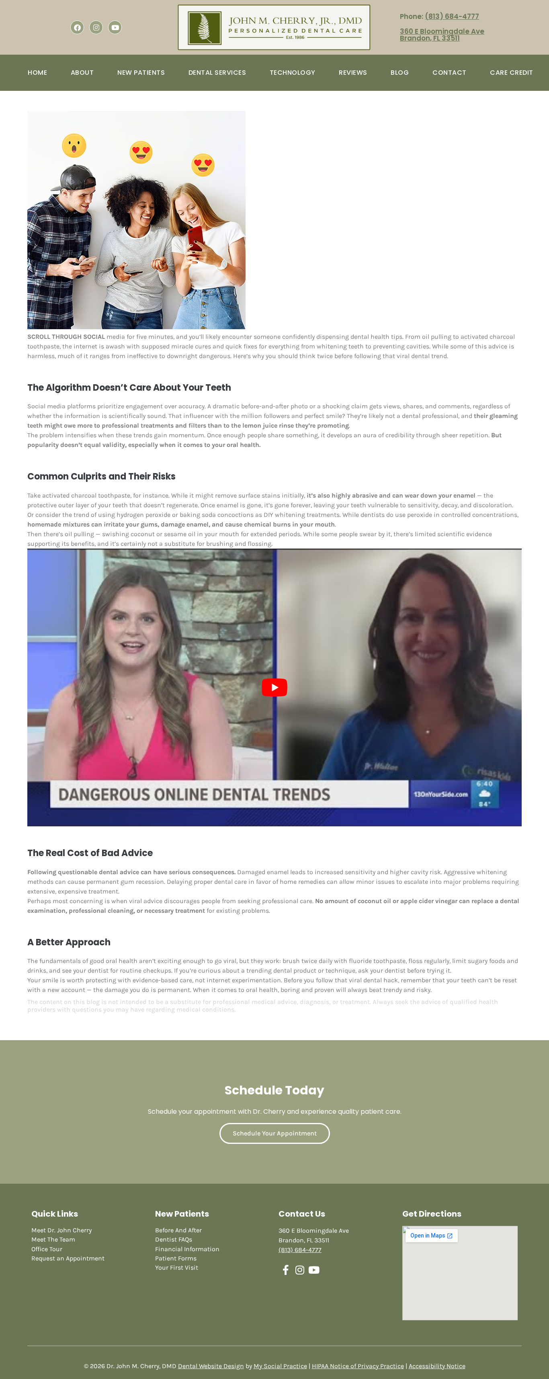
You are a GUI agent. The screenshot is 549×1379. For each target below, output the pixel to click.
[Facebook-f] (286, 1270)
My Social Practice (280, 1366)
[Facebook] (77, 27)
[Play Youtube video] (274, 688)
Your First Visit (176, 1267)
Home (37, 72)
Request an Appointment (67, 1258)
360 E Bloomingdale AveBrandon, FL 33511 (442, 35)
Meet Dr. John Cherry (61, 1230)
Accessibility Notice (437, 1366)
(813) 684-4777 (452, 16)
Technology (292, 72)
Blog (400, 72)
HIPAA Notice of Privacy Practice (358, 1366)
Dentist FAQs (173, 1239)
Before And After (178, 1230)
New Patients (141, 72)
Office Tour (46, 1249)
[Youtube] (115, 27)
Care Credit (511, 72)
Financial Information (187, 1249)
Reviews (353, 72)
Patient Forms (176, 1258)
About (82, 72)
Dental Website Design (211, 1366)
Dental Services (217, 72)
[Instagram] (96, 27)
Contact (449, 72)
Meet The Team (53, 1239)
